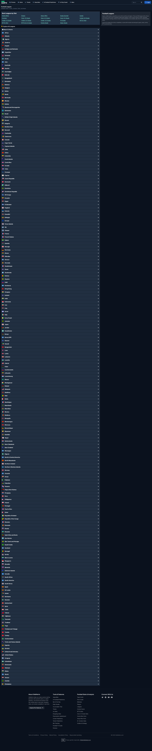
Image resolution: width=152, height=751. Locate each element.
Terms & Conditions (33, 735)
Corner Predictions (58, 718)
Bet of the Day (56, 702)
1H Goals (63, 20)
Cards (81, 16)
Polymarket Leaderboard (59, 716)
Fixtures (13, 2)
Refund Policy (53, 735)
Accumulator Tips (57, 706)
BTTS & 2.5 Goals (26, 23)
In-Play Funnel (63, 2)
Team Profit (80, 697)
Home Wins (5, 16)
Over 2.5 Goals (45, 18)
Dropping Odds (57, 713)
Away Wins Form (81, 718)
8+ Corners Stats (81, 721)
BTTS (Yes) (83, 20)
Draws (23, 16)
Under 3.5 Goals (46, 20)
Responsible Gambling (76, 735)
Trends (28, 2)
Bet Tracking (56, 723)
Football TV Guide (57, 725)
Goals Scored (64, 16)
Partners (55, 728)
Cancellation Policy (63, 735)
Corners (4, 18)
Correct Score (81, 709)
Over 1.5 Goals (25, 18)
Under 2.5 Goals (26, 20)
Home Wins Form (81, 716)
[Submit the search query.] (141, 2)
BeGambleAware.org (85, 740)
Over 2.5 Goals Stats (82, 713)
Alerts (21, 2)
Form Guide (80, 699)
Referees (79, 702)
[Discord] (112, 697)
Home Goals (44, 23)
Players (79, 704)
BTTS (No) (5, 23)
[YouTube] (109, 697)
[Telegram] (106, 697)
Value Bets (37, 2)
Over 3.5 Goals (64, 18)
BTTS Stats (80, 711)
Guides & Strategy (82, 723)
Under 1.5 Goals (6, 20)
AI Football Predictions (50, 2)
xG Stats (55, 711)
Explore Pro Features (35, 707)
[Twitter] (102, 697)
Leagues (79, 706)
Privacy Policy (44, 735)
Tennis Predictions (58, 721)
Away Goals (63, 23)
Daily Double (56, 704)
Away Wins (44, 16)
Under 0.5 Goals (84, 18)
